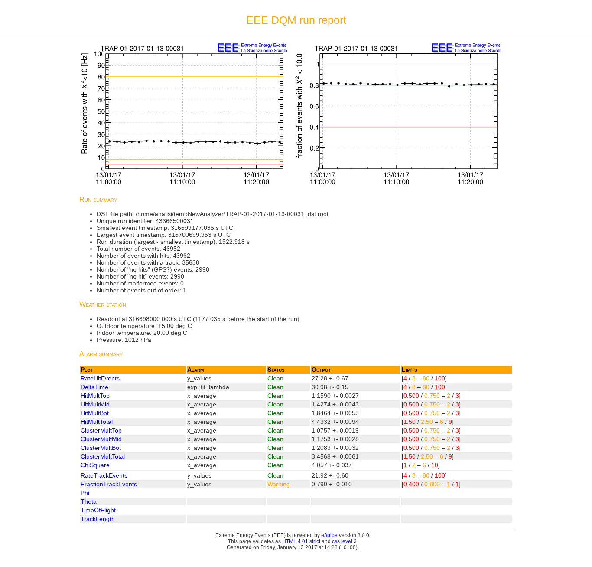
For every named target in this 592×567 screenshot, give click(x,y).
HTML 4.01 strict (301, 541)
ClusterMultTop (101, 430)
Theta (89, 501)
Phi (85, 492)
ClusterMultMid (101, 439)
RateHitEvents (100, 378)
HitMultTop (95, 395)
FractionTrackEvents (109, 484)
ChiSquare (95, 465)
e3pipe (329, 535)
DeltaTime (94, 386)
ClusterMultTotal (103, 456)
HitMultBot (95, 413)
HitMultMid (95, 404)
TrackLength (98, 518)
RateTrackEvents (104, 475)
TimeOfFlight (98, 510)
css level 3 (344, 541)
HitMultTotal (97, 421)
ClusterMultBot (101, 447)
